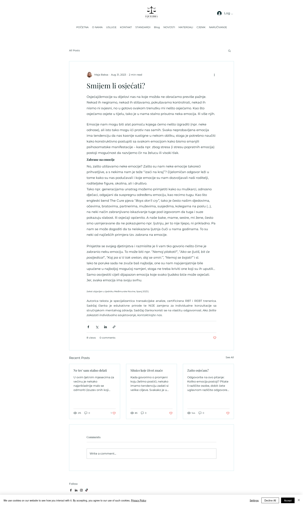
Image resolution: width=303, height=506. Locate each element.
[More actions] (214, 75)
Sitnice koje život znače (146, 370)
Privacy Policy (138, 500)
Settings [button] (254, 500)
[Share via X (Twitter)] (97, 327)
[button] (229, 50)
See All (230, 357)
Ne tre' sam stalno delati (90, 370)
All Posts (74, 50)
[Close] (299, 500)
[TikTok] (86, 490)
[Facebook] (71, 490)
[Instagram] (81, 490)
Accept (288, 500)
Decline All (270, 500)
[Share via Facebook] (88, 327)
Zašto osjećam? (198, 370)
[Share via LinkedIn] (105, 327)
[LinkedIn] (76, 490)
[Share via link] (114, 327)
